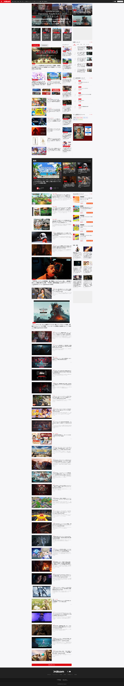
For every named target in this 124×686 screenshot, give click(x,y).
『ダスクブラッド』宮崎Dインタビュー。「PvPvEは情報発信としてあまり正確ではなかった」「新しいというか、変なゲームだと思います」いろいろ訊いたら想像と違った (77, 269)
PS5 (20, 1)
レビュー (64, 104)
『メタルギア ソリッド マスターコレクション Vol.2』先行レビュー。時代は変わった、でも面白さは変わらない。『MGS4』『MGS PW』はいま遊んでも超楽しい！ (67, 109)
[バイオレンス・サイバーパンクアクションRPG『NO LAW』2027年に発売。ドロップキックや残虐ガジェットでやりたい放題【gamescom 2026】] (42, 400)
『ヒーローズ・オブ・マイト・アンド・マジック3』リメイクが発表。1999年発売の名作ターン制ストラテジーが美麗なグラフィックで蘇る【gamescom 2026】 (61, 448)
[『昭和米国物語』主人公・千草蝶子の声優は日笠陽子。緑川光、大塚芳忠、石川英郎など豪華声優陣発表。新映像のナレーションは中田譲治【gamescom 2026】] (42, 566)
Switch (18, 1)
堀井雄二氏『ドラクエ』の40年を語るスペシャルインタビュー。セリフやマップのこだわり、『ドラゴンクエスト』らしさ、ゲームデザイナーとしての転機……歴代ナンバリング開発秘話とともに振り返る (77, 255)
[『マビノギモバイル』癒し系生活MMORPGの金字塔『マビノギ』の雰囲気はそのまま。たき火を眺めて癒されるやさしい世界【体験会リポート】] (67, 61)
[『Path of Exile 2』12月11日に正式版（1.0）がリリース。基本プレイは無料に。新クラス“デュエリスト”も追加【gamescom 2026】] (42, 489)
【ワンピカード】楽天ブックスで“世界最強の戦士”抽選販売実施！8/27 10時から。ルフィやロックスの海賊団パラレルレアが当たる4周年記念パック (81, 71)
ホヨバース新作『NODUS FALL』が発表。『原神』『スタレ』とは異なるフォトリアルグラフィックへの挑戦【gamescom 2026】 (36, 36)
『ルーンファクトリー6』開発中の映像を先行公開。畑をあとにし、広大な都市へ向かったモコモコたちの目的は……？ (67, 81)
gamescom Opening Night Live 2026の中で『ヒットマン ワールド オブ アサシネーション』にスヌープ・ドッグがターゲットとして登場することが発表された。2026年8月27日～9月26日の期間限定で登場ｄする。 (61, 617)
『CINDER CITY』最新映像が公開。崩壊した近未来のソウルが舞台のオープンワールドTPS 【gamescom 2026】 (61, 384)
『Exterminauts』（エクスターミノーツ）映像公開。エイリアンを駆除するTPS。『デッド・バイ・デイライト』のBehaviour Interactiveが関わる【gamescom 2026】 (61, 474)
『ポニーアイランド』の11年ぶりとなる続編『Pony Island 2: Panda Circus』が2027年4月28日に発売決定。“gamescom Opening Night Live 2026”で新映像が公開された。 (62, 426)
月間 (84, 44)
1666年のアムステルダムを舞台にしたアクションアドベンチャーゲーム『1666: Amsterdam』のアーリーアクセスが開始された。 (61, 527)
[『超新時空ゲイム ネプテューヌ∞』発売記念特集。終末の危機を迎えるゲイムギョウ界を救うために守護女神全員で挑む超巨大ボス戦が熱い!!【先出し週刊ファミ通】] (39, 76)
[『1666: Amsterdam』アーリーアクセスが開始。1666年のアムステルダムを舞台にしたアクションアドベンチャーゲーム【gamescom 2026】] (42, 528)
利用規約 (61, 674)
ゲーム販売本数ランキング (79, 78)
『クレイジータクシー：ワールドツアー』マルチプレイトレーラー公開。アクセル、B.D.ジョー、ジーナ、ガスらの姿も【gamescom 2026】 (61, 512)
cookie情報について (70, 674)
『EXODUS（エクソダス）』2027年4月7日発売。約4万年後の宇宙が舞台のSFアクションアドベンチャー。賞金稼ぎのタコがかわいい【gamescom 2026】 (61, 639)
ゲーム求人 (34, 1)
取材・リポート (65, 63)
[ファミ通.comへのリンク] (7, 1)
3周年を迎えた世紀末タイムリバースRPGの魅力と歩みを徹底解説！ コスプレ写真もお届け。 (61, 601)
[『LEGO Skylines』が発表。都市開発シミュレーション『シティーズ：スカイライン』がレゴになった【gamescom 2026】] (42, 502)
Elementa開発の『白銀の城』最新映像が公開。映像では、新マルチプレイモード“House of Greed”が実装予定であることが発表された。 (61, 540)
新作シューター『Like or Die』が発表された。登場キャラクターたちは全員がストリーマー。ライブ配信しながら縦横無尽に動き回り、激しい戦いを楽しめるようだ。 (62, 293)
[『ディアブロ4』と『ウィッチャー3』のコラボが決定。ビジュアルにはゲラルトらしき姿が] (39, 131)
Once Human (55, 357)
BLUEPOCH (54, 602)
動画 (40, 1)
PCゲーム (23, 1)
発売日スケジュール (28, 1)
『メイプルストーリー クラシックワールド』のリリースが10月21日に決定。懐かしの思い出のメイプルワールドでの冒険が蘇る (54, 83)
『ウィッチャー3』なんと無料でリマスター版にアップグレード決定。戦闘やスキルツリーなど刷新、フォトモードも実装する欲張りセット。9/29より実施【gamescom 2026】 (82, 23)
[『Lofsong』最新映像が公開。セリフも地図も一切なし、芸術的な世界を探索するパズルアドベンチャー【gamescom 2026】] (84, 166)
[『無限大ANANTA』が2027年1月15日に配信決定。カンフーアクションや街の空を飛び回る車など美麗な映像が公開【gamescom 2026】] (82, 9)
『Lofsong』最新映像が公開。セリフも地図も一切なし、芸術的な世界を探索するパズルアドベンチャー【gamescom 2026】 (84, 170)
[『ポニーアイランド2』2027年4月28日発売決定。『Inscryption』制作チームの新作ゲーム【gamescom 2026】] (42, 426)
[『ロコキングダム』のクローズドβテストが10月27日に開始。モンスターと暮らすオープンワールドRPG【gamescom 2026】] (42, 413)
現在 (74, 44)
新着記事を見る (51, 664)
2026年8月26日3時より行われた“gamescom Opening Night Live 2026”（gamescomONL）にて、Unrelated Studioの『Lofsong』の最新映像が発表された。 (61, 237)
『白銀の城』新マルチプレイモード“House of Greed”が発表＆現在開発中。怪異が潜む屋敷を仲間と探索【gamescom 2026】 (61, 537)
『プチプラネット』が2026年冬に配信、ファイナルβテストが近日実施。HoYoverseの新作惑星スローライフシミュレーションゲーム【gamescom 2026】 (61, 550)
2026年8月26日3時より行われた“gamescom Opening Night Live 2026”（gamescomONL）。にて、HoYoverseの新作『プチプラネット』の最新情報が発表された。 (61, 553)
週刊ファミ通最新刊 (78, 124)
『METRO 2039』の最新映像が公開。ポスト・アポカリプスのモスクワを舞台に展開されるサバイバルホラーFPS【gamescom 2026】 (61, 626)
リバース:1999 (56, 599)
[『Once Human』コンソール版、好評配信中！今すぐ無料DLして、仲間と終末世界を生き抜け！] (42, 362)
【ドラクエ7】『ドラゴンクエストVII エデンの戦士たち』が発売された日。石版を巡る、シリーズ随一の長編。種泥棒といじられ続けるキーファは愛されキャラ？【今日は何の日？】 (61, 208)
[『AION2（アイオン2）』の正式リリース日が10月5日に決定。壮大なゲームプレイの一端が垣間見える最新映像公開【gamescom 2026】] (42, 591)
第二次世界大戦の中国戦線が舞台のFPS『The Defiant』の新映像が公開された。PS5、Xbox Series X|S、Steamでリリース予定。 (61, 374)
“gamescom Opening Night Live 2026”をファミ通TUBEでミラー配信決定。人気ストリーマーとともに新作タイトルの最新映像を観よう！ (67, 122)
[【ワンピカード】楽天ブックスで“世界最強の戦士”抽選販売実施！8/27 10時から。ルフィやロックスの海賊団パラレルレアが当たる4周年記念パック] (89, 70)
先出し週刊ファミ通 (56, 32)
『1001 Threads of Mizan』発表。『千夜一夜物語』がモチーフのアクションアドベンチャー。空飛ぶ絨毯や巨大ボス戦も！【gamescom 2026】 (62, 652)
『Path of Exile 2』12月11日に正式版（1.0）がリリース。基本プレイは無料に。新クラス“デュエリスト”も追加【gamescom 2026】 (61, 486)
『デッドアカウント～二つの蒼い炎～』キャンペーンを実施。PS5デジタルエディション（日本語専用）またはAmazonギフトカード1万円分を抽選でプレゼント (54, 120)
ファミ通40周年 (56, 433)
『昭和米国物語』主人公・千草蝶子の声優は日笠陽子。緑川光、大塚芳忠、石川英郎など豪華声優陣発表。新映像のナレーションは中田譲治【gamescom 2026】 (62, 563)
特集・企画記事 (44, 1)
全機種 (75, 117)
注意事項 (65, 674)
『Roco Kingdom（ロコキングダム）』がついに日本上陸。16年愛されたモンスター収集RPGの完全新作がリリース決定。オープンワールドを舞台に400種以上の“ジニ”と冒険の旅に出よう (54, 100)
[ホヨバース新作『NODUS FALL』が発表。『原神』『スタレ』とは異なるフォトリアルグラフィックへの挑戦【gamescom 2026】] (36, 30)
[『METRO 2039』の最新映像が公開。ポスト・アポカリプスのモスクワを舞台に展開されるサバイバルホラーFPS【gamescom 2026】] (42, 629)
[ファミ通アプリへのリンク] (59, 679)
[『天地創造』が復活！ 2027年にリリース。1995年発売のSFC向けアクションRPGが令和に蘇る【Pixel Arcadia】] (67, 48)
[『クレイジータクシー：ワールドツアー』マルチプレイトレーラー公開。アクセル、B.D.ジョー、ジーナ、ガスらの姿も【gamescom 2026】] (42, 515)
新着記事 (44, 45)
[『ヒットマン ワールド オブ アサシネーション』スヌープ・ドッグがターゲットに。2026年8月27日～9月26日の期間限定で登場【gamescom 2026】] (42, 617)
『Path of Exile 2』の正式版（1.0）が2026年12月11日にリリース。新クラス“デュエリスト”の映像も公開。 (61, 489)
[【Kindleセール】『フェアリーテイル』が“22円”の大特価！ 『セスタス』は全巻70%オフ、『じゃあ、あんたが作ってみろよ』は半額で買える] (87, 263)
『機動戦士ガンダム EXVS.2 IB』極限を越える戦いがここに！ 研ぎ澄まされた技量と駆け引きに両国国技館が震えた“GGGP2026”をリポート (67, 36)
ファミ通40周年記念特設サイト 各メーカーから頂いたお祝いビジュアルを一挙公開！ (61, 435)
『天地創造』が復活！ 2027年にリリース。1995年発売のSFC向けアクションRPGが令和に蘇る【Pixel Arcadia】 (67, 54)
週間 (81, 44)
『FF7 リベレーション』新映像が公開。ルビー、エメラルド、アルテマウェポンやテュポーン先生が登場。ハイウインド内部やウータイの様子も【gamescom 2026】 (46, 36)
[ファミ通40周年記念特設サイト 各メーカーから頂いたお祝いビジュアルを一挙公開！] (42, 438)
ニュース (37, 1)
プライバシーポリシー (55, 674)
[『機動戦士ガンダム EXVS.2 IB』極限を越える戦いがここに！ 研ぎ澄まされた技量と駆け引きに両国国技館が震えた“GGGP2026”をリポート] (67, 30)
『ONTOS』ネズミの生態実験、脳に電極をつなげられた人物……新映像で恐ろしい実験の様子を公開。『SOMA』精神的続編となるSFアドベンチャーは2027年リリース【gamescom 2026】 (51, 282)
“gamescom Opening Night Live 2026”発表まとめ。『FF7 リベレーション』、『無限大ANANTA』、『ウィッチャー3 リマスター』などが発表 (51, 21)
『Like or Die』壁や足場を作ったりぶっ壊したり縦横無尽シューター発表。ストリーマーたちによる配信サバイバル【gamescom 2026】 (84, 184)
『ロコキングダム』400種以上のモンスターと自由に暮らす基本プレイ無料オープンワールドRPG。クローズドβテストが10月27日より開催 (54, 149)
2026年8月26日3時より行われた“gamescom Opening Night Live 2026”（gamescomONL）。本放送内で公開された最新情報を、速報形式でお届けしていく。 (61, 464)
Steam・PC (75, 119)
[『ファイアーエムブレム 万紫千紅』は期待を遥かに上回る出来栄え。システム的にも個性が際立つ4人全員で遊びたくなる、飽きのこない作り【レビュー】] (77, 277)
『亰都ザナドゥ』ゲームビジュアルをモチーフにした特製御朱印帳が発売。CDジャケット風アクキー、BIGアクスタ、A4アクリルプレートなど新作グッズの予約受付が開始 (54, 139)
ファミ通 (53, 437)
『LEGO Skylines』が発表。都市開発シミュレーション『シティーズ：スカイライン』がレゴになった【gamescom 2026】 (61, 499)
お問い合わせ (49, 674)
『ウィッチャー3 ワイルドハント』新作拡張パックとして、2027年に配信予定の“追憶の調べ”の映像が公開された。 (61, 349)
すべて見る (90, 114)
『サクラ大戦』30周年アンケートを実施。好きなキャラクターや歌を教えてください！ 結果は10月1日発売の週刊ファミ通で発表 (67, 149)
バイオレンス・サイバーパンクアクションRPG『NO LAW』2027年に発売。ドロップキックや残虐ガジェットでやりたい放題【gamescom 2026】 (61, 397)
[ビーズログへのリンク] (65, 679)
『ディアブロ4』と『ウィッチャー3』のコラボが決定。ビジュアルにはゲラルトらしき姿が (53, 129)
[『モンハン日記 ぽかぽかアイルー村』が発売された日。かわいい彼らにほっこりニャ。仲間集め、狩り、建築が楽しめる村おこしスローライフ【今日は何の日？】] (42, 199)
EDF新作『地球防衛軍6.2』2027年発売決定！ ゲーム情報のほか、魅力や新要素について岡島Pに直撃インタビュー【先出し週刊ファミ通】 (56, 36)
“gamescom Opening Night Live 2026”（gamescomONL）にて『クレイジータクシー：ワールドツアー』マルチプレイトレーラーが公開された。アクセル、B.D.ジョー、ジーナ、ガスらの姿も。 (61, 515)
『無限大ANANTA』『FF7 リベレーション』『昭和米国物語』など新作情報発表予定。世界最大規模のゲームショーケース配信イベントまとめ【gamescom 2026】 (67, 136)
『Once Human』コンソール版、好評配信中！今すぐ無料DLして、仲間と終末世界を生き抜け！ (61, 359)
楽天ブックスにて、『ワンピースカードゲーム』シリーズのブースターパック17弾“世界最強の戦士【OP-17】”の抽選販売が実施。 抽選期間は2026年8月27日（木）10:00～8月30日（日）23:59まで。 (61, 224)
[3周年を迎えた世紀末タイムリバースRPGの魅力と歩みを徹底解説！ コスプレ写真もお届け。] (42, 604)
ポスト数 (87, 44)
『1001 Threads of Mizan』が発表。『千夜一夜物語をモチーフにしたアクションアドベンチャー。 (61, 655)
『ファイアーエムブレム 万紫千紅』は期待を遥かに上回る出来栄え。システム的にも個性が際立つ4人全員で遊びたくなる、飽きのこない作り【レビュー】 (77, 283)
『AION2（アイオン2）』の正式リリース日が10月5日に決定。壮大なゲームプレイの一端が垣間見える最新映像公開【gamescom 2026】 (61, 588)
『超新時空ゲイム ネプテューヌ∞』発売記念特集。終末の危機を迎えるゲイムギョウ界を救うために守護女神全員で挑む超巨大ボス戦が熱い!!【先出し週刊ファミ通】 (39, 83)
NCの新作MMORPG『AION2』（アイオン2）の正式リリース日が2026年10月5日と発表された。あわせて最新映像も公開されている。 (61, 591)
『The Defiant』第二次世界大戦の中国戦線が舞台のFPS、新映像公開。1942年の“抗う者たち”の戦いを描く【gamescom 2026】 (62, 372)
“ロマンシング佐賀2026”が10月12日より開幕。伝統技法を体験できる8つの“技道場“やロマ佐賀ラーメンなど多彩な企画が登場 (46, 67)
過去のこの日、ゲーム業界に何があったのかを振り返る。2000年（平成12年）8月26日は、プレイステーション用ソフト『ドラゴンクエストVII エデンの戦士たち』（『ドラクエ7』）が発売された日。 (62, 212)
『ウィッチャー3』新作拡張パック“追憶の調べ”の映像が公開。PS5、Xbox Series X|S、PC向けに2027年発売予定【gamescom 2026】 (61, 346)
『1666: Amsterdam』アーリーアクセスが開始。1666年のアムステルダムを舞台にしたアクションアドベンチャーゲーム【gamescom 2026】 (61, 525)
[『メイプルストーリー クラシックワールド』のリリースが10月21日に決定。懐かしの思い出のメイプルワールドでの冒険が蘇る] (54, 76)
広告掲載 (75, 674)
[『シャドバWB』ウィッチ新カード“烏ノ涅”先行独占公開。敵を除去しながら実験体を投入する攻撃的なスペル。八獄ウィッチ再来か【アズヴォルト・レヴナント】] (67, 88)
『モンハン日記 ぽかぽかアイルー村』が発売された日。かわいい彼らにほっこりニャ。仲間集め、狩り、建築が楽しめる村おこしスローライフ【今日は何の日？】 (61, 196)
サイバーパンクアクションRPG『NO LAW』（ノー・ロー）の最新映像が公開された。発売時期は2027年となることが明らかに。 (61, 400)
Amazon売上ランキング (78, 194)
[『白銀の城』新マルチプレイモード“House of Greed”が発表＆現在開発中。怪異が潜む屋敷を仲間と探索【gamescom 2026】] (42, 540)
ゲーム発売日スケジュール (79, 114)
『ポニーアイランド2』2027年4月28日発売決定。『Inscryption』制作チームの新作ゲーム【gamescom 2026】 (62, 423)
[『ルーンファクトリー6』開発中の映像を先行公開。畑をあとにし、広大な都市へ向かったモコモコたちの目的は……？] (67, 75)
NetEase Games (54, 360)
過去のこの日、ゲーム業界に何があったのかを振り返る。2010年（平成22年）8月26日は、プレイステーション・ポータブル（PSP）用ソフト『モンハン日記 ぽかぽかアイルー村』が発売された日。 (62, 199)
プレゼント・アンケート (50, 117)
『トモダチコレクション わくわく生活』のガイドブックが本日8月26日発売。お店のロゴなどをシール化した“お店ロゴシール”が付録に (54, 110)
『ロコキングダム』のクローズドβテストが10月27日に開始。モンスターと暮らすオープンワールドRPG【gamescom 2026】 (61, 410)
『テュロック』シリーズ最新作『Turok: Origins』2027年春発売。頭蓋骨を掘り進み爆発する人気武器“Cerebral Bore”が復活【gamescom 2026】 (69, 184)
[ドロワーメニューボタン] (1, 1)
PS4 (86, 117)
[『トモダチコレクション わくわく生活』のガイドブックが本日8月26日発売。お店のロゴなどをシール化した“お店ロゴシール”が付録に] (39, 112)
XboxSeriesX (80, 119)
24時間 (78, 44)
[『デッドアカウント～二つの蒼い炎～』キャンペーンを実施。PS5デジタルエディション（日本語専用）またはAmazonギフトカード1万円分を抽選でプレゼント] (39, 121)
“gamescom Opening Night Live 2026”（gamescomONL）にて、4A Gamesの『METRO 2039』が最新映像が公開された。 (61, 629)
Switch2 (15, 1)
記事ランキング (76, 42)
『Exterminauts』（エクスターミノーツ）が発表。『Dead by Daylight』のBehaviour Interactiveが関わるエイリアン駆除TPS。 (61, 476)
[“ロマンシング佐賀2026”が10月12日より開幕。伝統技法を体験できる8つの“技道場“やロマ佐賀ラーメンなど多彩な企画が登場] (46, 55)
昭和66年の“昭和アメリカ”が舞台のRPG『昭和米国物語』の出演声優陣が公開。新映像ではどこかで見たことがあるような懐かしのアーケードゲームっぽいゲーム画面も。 (61, 566)
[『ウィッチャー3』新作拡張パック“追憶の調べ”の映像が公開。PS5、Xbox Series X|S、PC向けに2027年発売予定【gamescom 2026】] (42, 349)
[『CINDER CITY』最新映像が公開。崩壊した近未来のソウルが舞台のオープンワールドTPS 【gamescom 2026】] (42, 387)
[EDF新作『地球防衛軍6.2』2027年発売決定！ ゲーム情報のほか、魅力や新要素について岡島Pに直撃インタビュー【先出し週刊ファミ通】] (56, 30)
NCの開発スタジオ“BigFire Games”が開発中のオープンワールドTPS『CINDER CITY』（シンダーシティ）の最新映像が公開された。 (62, 387)
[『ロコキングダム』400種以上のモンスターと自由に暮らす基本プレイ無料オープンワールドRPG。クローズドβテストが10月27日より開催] (39, 151)
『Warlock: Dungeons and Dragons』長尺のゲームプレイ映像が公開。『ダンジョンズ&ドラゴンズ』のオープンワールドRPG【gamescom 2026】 (61, 576)
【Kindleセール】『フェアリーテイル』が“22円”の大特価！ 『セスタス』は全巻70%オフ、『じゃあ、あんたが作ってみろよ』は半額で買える (87, 269)
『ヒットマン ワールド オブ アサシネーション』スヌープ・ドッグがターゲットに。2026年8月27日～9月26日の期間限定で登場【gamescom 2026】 (62, 614)
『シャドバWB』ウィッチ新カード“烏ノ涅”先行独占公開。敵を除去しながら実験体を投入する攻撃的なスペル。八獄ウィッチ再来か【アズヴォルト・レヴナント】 (67, 94)
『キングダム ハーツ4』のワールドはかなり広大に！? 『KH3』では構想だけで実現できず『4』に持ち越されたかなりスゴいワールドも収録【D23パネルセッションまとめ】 (87, 255)
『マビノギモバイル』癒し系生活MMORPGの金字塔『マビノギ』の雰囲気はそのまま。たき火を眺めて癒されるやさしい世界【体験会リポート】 (67, 67)
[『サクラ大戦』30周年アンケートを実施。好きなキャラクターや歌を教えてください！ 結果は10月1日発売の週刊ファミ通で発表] (67, 143)
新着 (12, 1)
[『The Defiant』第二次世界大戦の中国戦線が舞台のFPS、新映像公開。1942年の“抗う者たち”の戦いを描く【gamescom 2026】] (42, 375)
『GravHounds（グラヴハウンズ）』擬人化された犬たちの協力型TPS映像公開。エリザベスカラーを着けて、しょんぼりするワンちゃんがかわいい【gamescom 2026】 (61, 461)
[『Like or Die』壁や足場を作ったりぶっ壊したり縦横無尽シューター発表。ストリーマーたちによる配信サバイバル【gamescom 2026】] (84, 180)
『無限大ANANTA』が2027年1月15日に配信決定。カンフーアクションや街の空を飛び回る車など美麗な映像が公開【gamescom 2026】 (82, 12)
